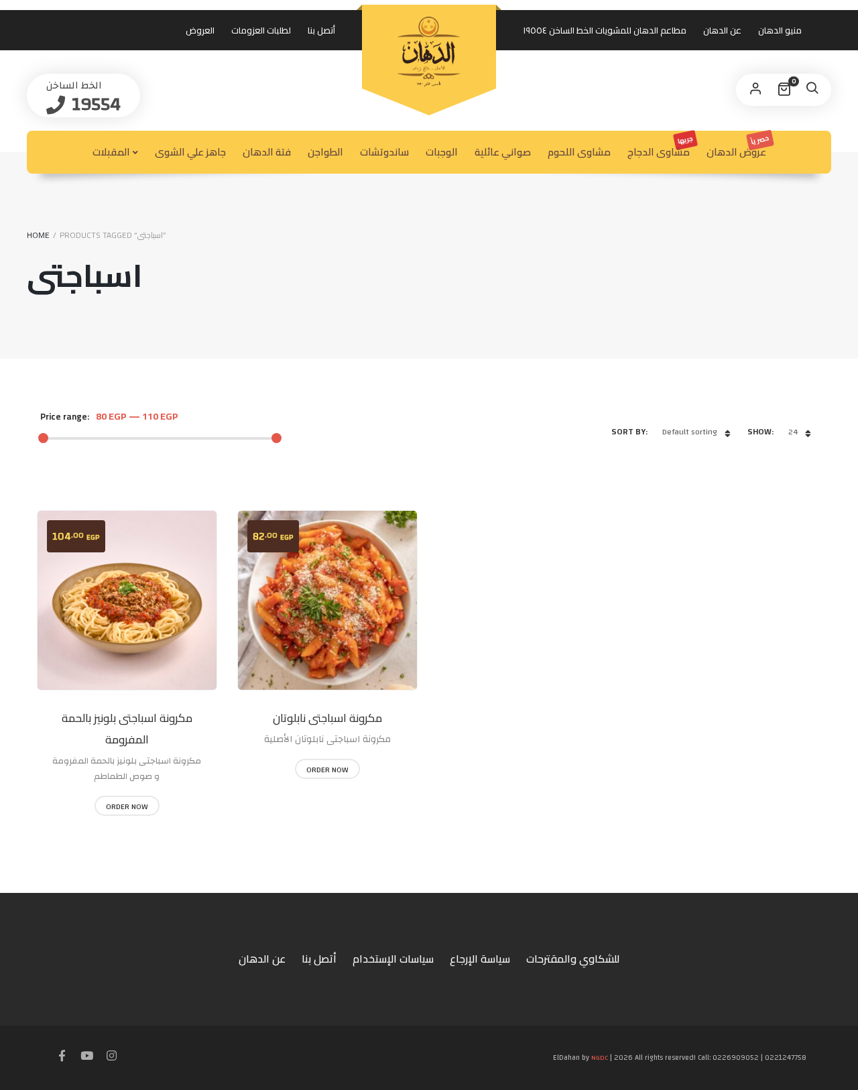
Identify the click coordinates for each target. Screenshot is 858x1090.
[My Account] (755, 90)
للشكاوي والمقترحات (572, 959)
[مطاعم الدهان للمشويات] (429, 51)
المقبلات (111, 152)
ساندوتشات (384, 152)
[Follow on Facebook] (62, 1056)
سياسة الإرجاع (480, 959)
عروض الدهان (739, 146)
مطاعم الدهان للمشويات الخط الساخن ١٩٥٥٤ (604, 30)
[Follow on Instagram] (112, 1056)
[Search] (812, 90)
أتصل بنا (321, 30)
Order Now (127, 806)
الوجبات (442, 152)
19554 (94, 104)
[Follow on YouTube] (87, 1056)
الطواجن (325, 152)
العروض (200, 30)
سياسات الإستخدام (393, 959)
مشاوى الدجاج (660, 147)
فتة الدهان (267, 152)
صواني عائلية (503, 152)
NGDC (599, 1058)
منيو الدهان (780, 30)
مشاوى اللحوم (579, 152)
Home (38, 235)
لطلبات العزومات (261, 30)
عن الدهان (722, 30)
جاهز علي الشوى (190, 152)
